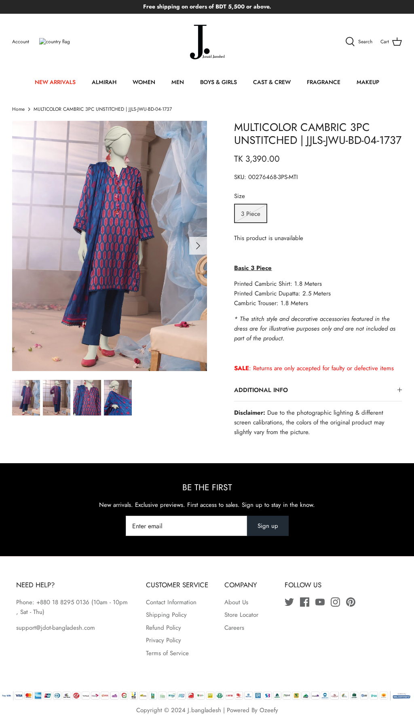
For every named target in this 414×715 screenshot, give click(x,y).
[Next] (198, 246)
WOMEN (144, 82)
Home (18, 109)
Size (239, 196)
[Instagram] (335, 602)
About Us (236, 602)
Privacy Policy (163, 640)
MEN (177, 82)
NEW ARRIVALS (55, 82)
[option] (109, 246)
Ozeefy (269, 710)
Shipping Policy (166, 614)
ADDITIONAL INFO (261, 390)
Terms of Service (167, 653)
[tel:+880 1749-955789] (90, 602)
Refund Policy (163, 627)
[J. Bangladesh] (207, 42)
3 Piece (250, 213)
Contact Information (171, 602)
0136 (82, 602)
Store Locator (241, 614)
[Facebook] (304, 602)
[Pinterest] (350, 602)
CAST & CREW (272, 82)
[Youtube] (320, 602)
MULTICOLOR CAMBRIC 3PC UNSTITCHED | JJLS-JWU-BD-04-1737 (103, 109)
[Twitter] (289, 602)
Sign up (268, 525)
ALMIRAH (104, 82)
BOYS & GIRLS (218, 82)
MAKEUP (368, 82)
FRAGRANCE (323, 82)
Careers (234, 627)
